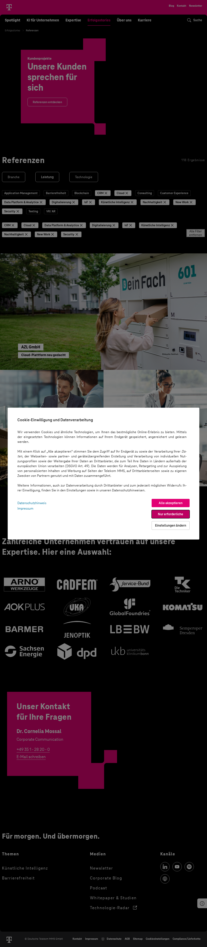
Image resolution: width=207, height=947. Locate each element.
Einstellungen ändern (170, 525)
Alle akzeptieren (171, 503)
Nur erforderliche (170, 514)
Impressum (25, 508)
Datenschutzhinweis (31, 503)
